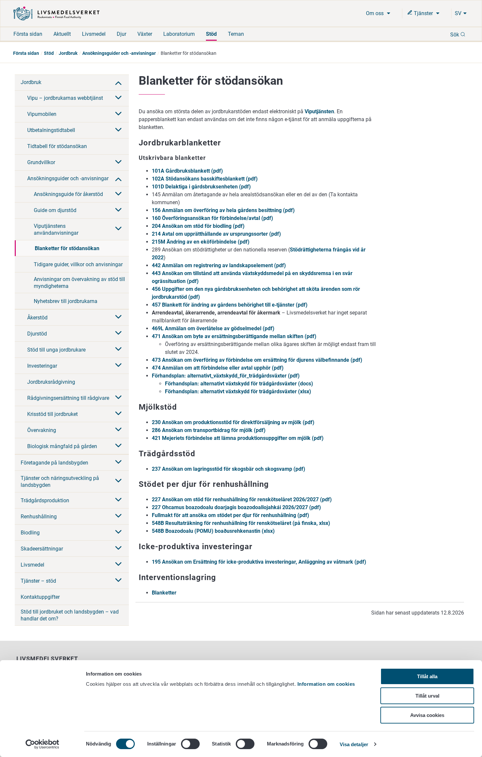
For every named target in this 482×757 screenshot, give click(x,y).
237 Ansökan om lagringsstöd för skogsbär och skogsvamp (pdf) (228, 469)
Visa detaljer (354, 744)
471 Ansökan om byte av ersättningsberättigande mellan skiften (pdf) (234, 336)
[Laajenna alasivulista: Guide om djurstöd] (118, 210)
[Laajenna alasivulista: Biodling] (118, 532)
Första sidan (27, 34)
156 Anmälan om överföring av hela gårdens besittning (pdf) (223, 210)
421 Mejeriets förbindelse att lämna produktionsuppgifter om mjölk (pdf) (238, 438)
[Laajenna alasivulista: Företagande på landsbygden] (118, 462)
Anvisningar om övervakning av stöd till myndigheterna (79, 282)
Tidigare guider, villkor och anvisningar (78, 264)
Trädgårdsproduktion (45, 500)
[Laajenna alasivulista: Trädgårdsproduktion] (118, 500)
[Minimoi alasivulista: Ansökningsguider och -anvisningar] (118, 178)
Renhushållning (39, 516)
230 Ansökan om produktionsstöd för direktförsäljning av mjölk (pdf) (233, 422)
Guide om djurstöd (55, 210)
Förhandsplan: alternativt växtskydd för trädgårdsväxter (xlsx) (238, 391)
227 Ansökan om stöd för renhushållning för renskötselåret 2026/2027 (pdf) (242, 499)
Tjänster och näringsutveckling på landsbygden (60, 481)
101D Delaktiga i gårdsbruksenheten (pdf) (201, 187)
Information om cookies (326, 684)
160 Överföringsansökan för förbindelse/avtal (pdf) (212, 218)
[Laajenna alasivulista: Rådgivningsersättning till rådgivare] (118, 398)
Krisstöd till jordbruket (52, 414)
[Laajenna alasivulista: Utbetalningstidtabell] (118, 130)
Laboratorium (179, 34)
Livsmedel (94, 34)
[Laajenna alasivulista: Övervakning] (118, 430)
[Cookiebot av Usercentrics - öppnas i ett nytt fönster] (42, 744)
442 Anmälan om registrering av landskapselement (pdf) (219, 265)
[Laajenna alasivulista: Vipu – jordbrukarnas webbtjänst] (118, 98)
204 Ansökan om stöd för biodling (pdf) (198, 226)
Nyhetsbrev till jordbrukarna (65, 301)
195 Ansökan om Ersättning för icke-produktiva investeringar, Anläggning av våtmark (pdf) (259, 562)
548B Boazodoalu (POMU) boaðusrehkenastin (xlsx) (213, 531)
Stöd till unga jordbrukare (56, 350)
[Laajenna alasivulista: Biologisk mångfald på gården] (118, 446)
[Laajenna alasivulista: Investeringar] (118, 365)
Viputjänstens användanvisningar (56, 229)
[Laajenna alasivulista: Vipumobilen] (118, 114)
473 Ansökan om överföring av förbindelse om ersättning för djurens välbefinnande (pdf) (257, 360)
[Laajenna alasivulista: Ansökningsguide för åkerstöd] (118, 194)
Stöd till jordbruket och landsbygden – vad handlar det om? (70, 615)
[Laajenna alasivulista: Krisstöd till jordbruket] (118, 414)
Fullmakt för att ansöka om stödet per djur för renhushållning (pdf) (230, 515)
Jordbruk (68, 53)
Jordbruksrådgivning (51, 382)
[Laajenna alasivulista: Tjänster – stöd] (118, 580)
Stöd (211, 34)
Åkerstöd (37, 317)
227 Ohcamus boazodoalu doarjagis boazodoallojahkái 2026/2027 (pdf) (236, 507)
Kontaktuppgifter (40, 597)
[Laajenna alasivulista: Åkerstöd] (118, 317)
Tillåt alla (427, 676)
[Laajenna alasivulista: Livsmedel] (118, 564)
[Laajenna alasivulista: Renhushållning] (118, 516)
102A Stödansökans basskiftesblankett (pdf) (205, 179)
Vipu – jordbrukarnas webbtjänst (65, 98)
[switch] (190, 744)
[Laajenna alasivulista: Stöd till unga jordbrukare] (118, 349)
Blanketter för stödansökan (67, 248)
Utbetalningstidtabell (51, 130)
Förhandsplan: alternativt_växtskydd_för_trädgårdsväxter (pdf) (226, 376)
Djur (121, 34)
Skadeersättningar (42, 549)
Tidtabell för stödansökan (57, 146)
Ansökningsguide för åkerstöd (68, 194)
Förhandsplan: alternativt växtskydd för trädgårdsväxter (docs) (239, 383)
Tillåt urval (427, 696)
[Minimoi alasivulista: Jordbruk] (118, 82)
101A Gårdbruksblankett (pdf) (187, 171)
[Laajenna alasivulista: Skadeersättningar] (118, 548)
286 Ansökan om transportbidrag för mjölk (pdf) (209, 430)
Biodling (30, 533)
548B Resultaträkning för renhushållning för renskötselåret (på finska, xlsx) (241, 523)
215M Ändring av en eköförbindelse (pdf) (201, 242)
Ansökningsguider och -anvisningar (119, 53)
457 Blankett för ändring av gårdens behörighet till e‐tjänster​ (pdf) (230, 305)
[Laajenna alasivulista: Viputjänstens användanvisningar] (118, 229)
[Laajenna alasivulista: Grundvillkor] (118, 162)
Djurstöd (37, 334)
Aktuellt (62, 34)
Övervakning (41, 430)
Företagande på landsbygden (54, 463)
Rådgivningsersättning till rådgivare (68, 398)
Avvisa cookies (427, 715)
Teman (236, 34)
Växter (144, 34)
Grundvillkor (41, 162)
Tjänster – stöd (38, 581)
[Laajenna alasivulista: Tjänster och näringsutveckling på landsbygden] (118, 481)
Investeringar (42, 366)
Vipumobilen (41, 114)
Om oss (375, 13)
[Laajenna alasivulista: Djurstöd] (118, 333)
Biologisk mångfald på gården (62, 446)
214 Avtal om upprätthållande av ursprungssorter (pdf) (216, 234)
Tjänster (423, 13)
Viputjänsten (319, 111)
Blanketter (164, 593)
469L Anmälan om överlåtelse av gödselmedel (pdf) (213, 328)
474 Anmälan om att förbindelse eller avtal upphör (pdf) (218, 368)
